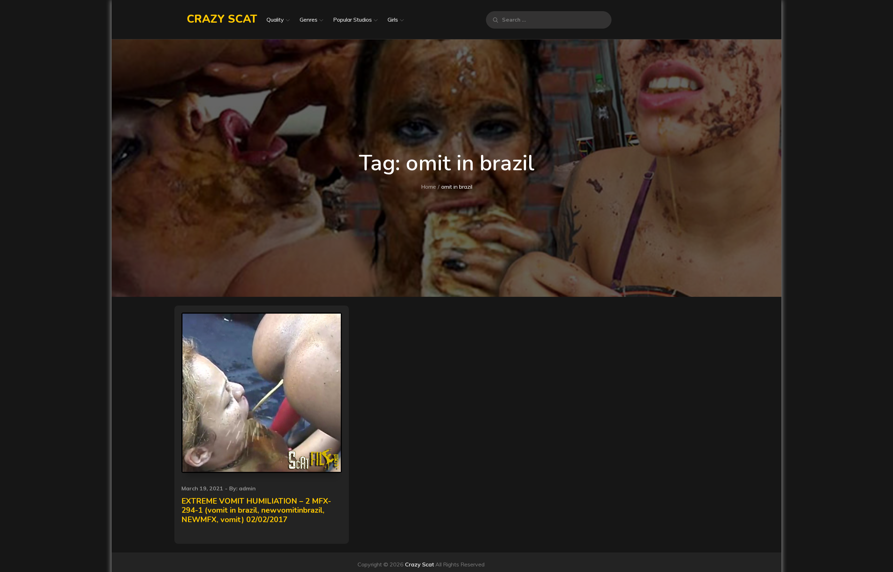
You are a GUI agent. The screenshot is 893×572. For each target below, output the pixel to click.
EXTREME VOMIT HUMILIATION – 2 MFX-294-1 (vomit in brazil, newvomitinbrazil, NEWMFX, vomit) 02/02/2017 (256, 510)
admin (247, 488)
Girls (393, 19)
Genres (308, 19)
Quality (275, 19)
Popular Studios (352, 19)
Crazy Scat (222, 19)
